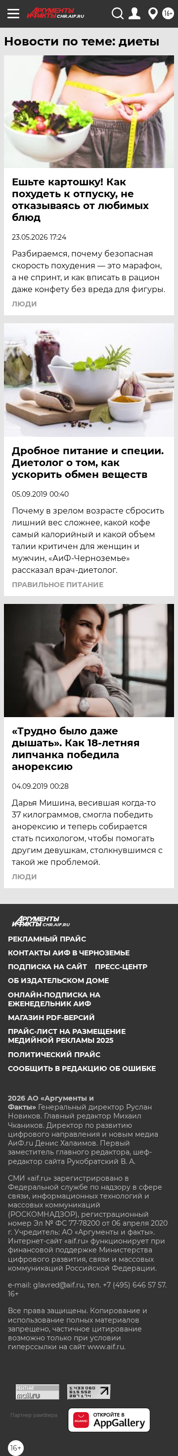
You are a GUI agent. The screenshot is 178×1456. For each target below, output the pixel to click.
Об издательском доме (58, 980)
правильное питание (57, 584)
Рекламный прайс (47, 939)
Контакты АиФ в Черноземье (69, 952)
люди (24, 303)
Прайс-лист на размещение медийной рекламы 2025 (67, 1036)
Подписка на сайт (47, 966)
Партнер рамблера (33, 1415)
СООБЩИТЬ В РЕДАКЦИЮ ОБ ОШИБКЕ (82, 1068)
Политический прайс (54, 1054)
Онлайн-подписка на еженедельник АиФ (54, 999)
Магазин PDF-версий (51, 1017)
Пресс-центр (121, 966)
